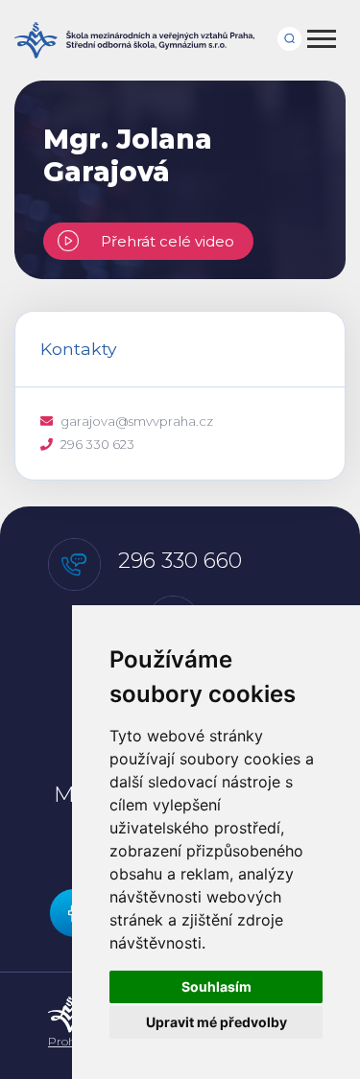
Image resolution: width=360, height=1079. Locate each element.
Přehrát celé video (163, 241)
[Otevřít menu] (323, 40)
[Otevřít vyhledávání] (295, 34)
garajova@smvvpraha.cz (136, 421)
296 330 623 (97, 444)
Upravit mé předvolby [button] (216, 1022)
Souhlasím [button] (216, 986)
